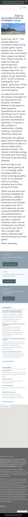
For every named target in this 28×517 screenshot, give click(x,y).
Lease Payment (7, 379)
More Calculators (8, 401)
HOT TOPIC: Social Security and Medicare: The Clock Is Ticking (12, 311)
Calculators (6, 367)
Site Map (2, 506)
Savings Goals (6, 370)
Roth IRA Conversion (9, 392)
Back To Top (21, 511)
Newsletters (7, 307)
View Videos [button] (8, 281)
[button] (22, 7)
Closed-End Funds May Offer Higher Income (13, 339)
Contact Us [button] (8, 298)
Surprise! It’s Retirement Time (12, 352)
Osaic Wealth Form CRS (6, 456)
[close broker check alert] (25, 1)
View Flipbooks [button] (9, 264)
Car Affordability (7, 385)
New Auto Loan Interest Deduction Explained (13, 324)
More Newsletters (8, 361)
